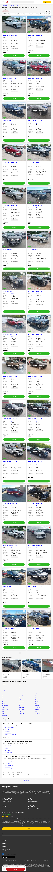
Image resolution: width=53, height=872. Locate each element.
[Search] (33, 2)
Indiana (20, 691)
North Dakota (5, 705)
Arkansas (4, 686)
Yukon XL (35, 13)
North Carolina (38, 703)
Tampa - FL (7, 767)
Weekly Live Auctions (6, 808)
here (27, 774)
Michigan (4, 697)
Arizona (36, 684)
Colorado (37, 686)
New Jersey (37, 701)
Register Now (47, 2)
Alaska (20, 684)
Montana (20, 699)
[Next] (33, 653)
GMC (17, 5)
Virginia (3, 713)
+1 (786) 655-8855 (6, 860)
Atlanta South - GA (9, 768)
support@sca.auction (21, 860)
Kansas (3, 693)
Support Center (26, 780)
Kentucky (20, 693)
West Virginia (38, 713)
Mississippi (37, 697)
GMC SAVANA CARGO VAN (10, 734)
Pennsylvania (21, 707)
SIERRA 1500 (43, 13)
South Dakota (21, 709)
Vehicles (4, 837)
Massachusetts (38, 695)
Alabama (4, 684)
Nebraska (37, 699)
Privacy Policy (42, 865)
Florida (36, 688)
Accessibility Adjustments (10, 854)
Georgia (4, 690)
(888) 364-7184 (13, 860)
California (21, 686)
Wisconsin (4, 715)
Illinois (3, 691)
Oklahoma (37, 705)
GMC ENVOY (7, 748)
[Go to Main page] (6, 2)
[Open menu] (3, 1)
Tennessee (37, 709)
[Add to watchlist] (24, 18)
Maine (3, 695)
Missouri (4, 699)
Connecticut (4, 688)
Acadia (21, 13)
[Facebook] (5, 850)
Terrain (13, 13)
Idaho (36, 690)
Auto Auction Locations (33, 801)
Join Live (14, 55)
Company (4, 833)
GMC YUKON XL (8, 729)
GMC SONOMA (8, 750)
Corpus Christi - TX (9, 765)
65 (30, 653)
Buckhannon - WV (8, 761)
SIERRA (6, 13)
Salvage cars (11, 5)
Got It (15, 869)
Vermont (37, 711)
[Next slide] (23, 25)
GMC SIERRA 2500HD (9, 727)
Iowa (36, 691)
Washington (21, 713)
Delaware (21, 688)
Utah (20, 711)
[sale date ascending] (46, 11)
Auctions (4, 840)
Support (4, 846)
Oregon (3, 707)
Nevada (4, 701)
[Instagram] (3, 850)
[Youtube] (9, 850)
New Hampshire (22, 701)
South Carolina (5, 709)
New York (21, 703)
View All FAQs (10, 720)
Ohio (19, 705)
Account (4, 843)
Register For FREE (26, 828)
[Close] (24, 866)
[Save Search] (50, 11)
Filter (5, 11)
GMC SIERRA (7, 731)
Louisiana (37, 693)
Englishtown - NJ (8, 763)
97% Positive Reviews (6, 814)
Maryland (21, 695)
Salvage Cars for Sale (6, 801)
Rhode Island (37, 707)
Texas (3, 711)
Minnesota (21, 697)
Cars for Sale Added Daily (33, 808)
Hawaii (20, 690)
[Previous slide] (4, 25)
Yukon (28, 13)
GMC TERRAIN (8, 745)
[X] (7, 849)
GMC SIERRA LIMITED (9, 752)
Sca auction (4, 5)
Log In (40, 2)
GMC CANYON (8, 733)
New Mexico (4, 703)
